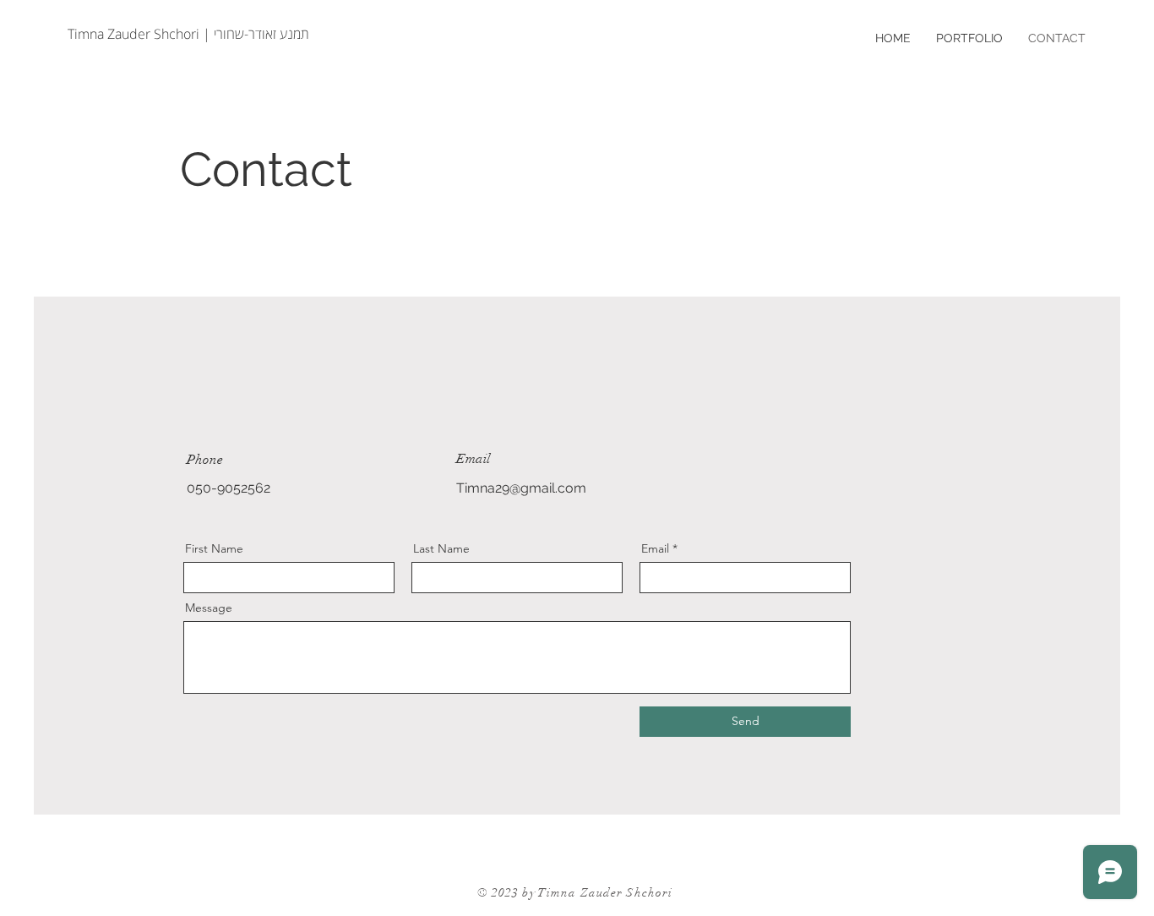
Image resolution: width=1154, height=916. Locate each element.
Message (208, 607)
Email (655, 548)
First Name (214, 548)
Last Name (441, 548)
